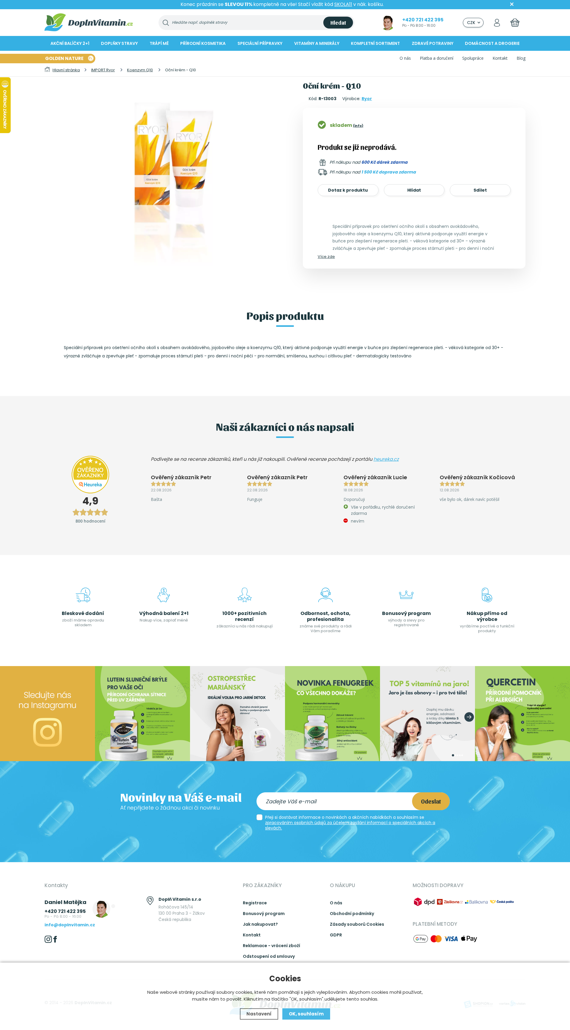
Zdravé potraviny (432, 43)
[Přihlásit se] (497, 22)
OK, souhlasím (306, 1014)
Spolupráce (473, 58)
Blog (521, 58)
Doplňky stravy (119, 43)
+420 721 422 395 (423, 19)
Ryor (367, 99)
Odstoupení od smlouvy (269, 956)
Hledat (338, 22)
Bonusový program (264, 914)
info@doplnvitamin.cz (70, 925)
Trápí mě (159, 43)
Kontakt (500, 58)
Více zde (326, 256)
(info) (358, 125)
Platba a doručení (436, 58)
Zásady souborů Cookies (357, 924)
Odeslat (431, 801)
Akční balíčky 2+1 (69, 43)
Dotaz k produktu (348, 190)
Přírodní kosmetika (203, 43)
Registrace (255, 903)
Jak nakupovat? (260, 924)
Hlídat (414, 190)
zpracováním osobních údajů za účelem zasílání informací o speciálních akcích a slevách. (350, 825)
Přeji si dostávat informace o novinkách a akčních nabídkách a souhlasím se (350, 823)
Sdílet (480, 190)
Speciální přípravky (260, 43)
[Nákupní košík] (515, 22)
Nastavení (259, 1014)
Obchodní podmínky (352, 914)
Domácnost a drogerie (492, 43)
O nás (405, 58)
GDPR (336, 935)
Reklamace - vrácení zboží (271, 946)
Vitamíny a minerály (316, 43)
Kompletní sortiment (375, 43)
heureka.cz (386, 459)
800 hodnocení (90, 521)
